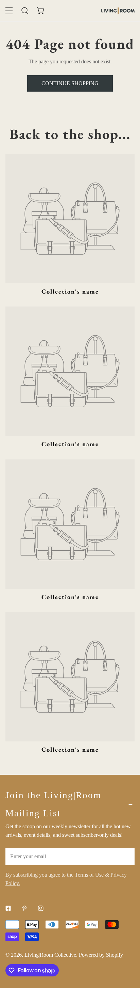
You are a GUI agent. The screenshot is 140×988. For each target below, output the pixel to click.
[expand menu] (9, 11)
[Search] (25, 11)
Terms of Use (89, 875)
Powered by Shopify (101, 955)
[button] (41, 11)
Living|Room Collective (50, 955)
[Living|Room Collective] (118, 10)
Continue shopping (70, 83)
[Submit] (125, 856)
